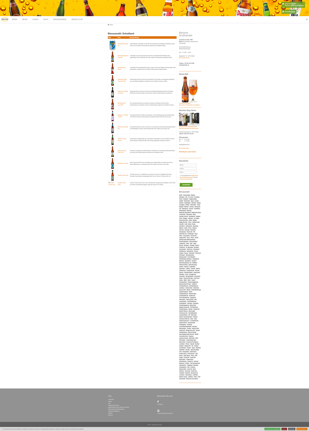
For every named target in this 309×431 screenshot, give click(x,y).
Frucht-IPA (186, 357)
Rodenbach (192, 216)
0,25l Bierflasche (193, 286)
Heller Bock (193, 351)
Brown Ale (189, 232)
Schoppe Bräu (183, 282)
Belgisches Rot (183, 222)
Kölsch (197, 245)
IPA (194, 232)
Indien (181, 278)
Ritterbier (198, 348)
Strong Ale (197, 206)
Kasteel (181, 203)
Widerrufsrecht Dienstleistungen (116, 409)
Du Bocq (193, 367)
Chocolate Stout (183, 336)
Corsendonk (186, 235)
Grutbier (181, 346)
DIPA (196, 338)
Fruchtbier (196, 197)
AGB (109, 403)
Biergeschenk (183, 257)
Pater (180, 235)
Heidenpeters (183, 367)
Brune (193, 224)
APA (196, 355)
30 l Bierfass (182, 348)
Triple (195, 377)
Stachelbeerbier (192, 313)
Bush (194, 369)
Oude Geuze (187, 355)
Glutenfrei (193, 230)
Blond (189, 224)
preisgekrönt (192, 274)
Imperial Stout (183, 322)
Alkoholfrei (182, 299)
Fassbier (194, 261)
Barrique (181, 261)
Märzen (181, 228)
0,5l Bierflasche (183, 309)
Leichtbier (182, 344)
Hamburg (189, 324)
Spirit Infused (189, 299)
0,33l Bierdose (194, 307)
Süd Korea (189, 249)
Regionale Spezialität (185, 212)
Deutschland (186, 195)
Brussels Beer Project (185, 284)
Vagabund (189, 365)
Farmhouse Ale (183, 313)
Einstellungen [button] (292, 429)
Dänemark (189, 214)
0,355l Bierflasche (196, 290)
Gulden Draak (196, 222)
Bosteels (187, 373)
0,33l (199, 377)
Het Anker (187, 371)
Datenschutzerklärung (186, 179)
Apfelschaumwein (184, 320)
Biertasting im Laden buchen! (187, 152)
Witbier (187, 205)
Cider (191, 319)
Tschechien (182, 214)
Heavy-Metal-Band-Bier (185, 326)
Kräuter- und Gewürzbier (185, 317)
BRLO (185, 280)
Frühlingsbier (182, 303)
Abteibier (193, 203)
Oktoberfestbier (188, 272)
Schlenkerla (189, 226)
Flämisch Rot (195, 328)
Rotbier (187, 363)
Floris (189, 222)
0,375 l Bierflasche (184, 297)
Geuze (181, 355)
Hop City (189, 369)
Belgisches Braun (196, 212)
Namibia (194, 326)
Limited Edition (183, 315)
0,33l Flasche (190, 353)
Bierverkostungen (184, 128)
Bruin (196, 234)
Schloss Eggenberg (193, 282)
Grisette (188, 349)
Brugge (185, 218)
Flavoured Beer (193, 241)
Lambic (197, 201)
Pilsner (187, 344)
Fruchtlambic (182, 301)
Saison (186, 253)
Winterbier (196, 288)
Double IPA (196, 309)
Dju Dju (181, 245)
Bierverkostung (193, 264)
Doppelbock (196, 259)
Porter (192, 237)
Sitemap (110, 413)
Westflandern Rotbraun (185, 259)
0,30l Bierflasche (191, 301)
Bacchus (189, 210)
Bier (188, 367)
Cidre (195, 319)
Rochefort (182, 226)
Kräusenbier (197, 272)
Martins (194, 228)
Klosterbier (197, 276)
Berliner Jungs (183, 377)
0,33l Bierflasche (183, 286)
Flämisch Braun (183, 264)
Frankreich (182, 247)
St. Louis (190, 197)
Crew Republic (191, 257)
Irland (185, 228)
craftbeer (190, 377)
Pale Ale (181, 230)
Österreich (198, 253)
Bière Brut (193, 315)
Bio (190, 262)
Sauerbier (189, 303)
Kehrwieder (182, 378)
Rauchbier (195, 226)
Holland (195, 317)
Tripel (198, 205)
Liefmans (190, 218)
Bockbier (196, 247)
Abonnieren (186, 185)
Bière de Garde (192, 332)
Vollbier (188, 268)
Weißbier (194, 262)
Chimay (192, 206)
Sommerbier (182, 249)
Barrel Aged (192, 311)
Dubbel (181, 201)
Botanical (181, 363)
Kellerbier (181, 274)
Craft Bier (181, 373)
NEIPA (196, 334)
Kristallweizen (190, 270)
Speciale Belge (195, 349)
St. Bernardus (189, 247)
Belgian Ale (188, 346)
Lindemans (182, 243)
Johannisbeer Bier (191, 340)
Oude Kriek (182, 330)
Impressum (111, 399)
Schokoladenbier (183, 241)
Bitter (189, 280)
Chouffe (181, 224)
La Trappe (196, 218)
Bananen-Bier (182, 369)
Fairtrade (187, 230)
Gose (186, 274)
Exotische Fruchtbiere (192, 342)
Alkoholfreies (183, 361)
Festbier (196, 346)
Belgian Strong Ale (184, 307)
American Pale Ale (184, 319)
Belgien (193, 195)
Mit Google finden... (184, 58)
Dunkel (189, 348)
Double (189, 328)
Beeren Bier (182, 342)
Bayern (188, 290)
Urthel (196, 237)
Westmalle (187, 201)
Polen (192, 355)
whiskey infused (183, 338)
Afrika (190, 220)
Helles (181, 280)
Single (181, 357)
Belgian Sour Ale (190, 330)
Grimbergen (191, 234)
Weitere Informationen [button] (302, 429)
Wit (189, 315)
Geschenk (191, 253)
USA (191, 243)
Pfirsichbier (182, 340)
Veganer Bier (189, 359)
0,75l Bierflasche (183, 295)
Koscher (196, 361)
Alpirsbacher (182, 365)
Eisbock (186, 266)
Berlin (180, 195)
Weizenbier (193, 205)
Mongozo (181, 197)
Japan (193, 348)
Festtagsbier (182, 324)
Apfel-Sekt (191, 338)
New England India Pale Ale (186, 334)
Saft (196, 353)
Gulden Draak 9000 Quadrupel (187, 239)
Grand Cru (190, 361)
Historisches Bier (188, 278)
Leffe (186, 224)
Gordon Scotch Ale (123, 175)
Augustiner (193, 297)
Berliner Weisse (183, 311)
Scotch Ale (194, 235)
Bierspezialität (189, 276)
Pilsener (197, 270)
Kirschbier (182, 276)
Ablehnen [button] (284, 429)
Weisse (181, 272)
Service (110, 401)
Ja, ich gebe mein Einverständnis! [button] (272, 429)
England (198, 216)
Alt (192, 346)
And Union (196, 278)
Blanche (186, 206)
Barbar (199, 203)
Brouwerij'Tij (194, 373)
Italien (190, 291)
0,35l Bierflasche (183, 293)
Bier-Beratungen (193, 128)
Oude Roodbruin (183, 291)
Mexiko (190, 309)
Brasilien (186, 245)
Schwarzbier (182, 232)
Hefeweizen (182, 270)
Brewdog (195, 365)
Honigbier (182, 205)
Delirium (181, 371)
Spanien (191, 336)
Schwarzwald (191, 322)
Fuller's (193, 280)
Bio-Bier (197, 344)
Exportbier (182, 268)
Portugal (192, 245)
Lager (194, 243)
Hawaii (198, 330)
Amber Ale (194, 371)
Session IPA (182, 290)
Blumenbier (182, 359)
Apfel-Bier (182, 349)
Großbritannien (183, 332)
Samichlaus (188, 375)
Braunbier (195, 303)
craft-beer (182, 288)
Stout (180, 218)
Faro (195, 299)
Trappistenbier (193, 199)
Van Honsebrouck (195, 363)
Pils (186, 197)
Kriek (187, 243)
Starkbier (185, 199)
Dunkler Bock (183, 353)
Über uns (110, 415)
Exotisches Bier (183, 220)
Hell (180, 351)
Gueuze (191, 208)
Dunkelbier (192, 266)
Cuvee (190, 228)
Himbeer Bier (188, 288)
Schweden (182, 255)
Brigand (181, 206)
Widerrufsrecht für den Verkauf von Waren (118, 407)
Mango (195, 220)
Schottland (196, 249)
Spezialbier (188, 261)
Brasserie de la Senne (192, 378)
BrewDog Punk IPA (123, 163)
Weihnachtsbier (190, 255)
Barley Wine (193, 305)
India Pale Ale (183, 234)
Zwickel (193, 268)
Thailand (194, 284)
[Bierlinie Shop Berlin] (189, 119)
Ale (180, 208)
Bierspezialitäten (192, 126)
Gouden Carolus (183, 216)
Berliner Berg (192, 293)
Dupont (181, 266)
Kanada (181, 253)
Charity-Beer (186, 351)
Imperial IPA (182, 237)
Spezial (192, 344)
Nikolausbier (182, 328)
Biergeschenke (183, 126)
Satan (192, 201)
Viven (188, 237)
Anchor (196, 251)
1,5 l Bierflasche (194, 320)
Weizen (198, 268)
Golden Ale (192, 295)
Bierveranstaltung (184, 262)
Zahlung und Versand (113, 405)
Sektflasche (182, 251)
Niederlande (182, 210)
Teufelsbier (197, 208)
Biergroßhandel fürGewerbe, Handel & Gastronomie (294, 4)
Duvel (180, 199)
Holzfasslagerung (184, 305)
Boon (194, 214)
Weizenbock (190, 251)
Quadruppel (187, 203)
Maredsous (185, 208)
